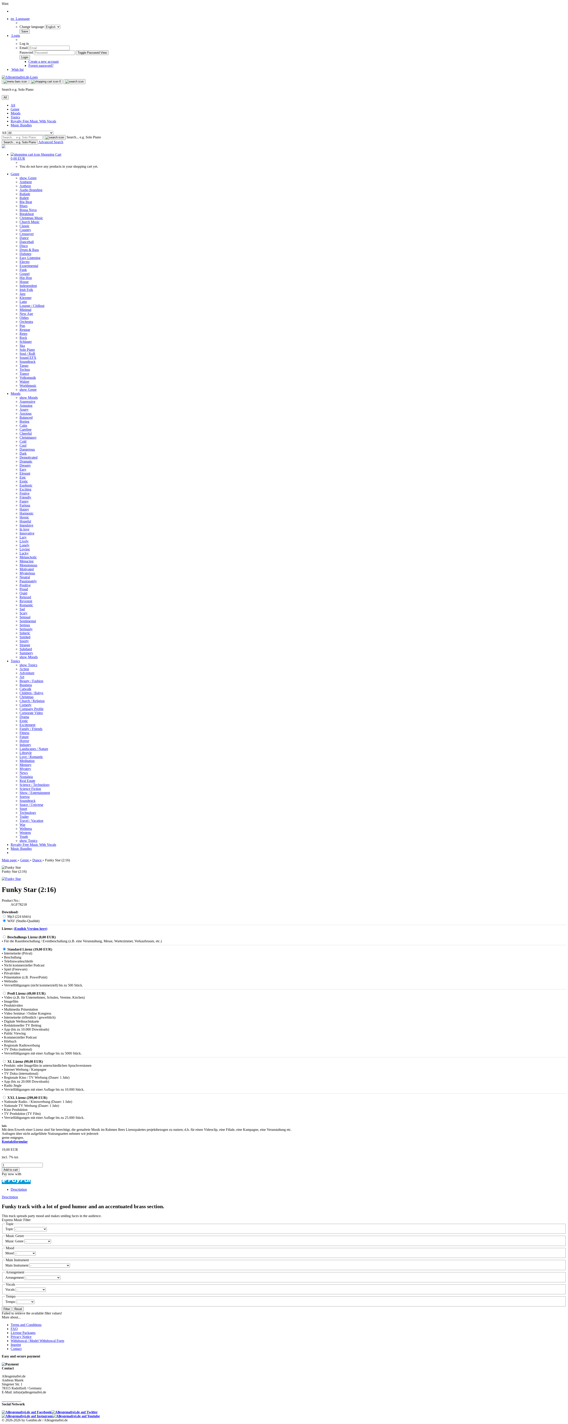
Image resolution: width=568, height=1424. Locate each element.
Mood (10, 1253)
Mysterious (27, 573)
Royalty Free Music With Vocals (33, 121)
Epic (23, 477)
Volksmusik (28, 377)
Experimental (29, 266)
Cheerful (26, 433)
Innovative (27, 533)
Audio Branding (31, 190)
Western (25, 833)
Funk (23, 270)
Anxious (26, 413)
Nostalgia (26, 777)
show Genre (28, 178)
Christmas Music (31, 218)
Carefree (26, 429)
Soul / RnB (27, 354)
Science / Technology (35, 785)
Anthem (25, 186)
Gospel (25, 274)
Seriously (26, 629)
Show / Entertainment (35, 793)
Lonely (25, 545)
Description (19, 1189)
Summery (26, 653)
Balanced (26, 417)
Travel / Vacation (31, 821)
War (22, 825)
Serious (25, 625)
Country (25, 230)
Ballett (24, 198)
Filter (7, 1309)
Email (24, 48)
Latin (23, 302)
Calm (23, 425)
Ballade (25, 194)
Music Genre (14, 1241)
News (24, 773)
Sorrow (25, 797)
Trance (24, 373)
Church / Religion (32, 701)
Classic (25, 226)
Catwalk (25, 689)
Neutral (25, 577)
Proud (24, 589)
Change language (32, 27)
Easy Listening (30, 258)
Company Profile (31, 709)
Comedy (26, 705)
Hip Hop (26, 278)
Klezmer (26, 298)
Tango (24, 365)
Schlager (26, 342)
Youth (24, 837)
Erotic (24, 481)
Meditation (27, 761)
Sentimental (28, 621)
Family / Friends (31, 729)
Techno (25, 369)
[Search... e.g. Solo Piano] (55, 137)
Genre (15, 109)
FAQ (14, 1329)
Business (26, 685)
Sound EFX (28, 357)
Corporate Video (31, 713)
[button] (20, 19)
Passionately (28, 581)
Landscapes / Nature (34, 749)
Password (26, 52)
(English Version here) (30, 929)
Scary (24, 613)
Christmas (27, 697)
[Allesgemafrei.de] (20, 77)
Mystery (25, 769)
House (24, 282)
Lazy (23, 537)
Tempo (10, 1302)
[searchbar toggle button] (74, 81)
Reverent (26, 601)
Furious (25, 505)
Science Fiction (30, 789)
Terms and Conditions (26, 1325)
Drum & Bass (29, 250)
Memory (26, 765)
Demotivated (28, 457)
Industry (25, 745)
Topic (9, 1229)
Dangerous (27, 449)
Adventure (27, 673)
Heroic (24, 517)
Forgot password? (40, 65)
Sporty (24, 641)
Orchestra (26, 322)
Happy (24, 509)
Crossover (27, 234)
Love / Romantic (31, 757)
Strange (25, 645)
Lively (24, 541)
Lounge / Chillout (32, 306)
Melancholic (28, 557)
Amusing (26, 405)
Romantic (26, 605)
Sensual (25, 617)
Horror (24, 741)
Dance (24, 238)
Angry (24, 409)
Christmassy (28, 437)
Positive (25, 585)
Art (22, 677)
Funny (24, 501)
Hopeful (25, 521)
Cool (23, 445)
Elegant (25, 473)
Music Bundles (21, 125)
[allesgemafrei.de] (3, 147)
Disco (24, 246)
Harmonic (27, 513)
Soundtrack (28, 361)
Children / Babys (31, 693)
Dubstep (25, 254)
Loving (25, 549)
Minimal (25, 310)
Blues (24, 206)
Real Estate (27, 781)
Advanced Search (50, 142)
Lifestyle (26, 753)
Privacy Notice (21, 1337)
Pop (22, 326)
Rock (23, 338)
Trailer (24, 817)
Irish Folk (26, 290)
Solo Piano (27, 350)
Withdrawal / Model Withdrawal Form (37, 1341)
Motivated (27, 569)
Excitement (27, 725)
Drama (24, 717)
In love (24, 529)
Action (24, 669)
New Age (26, 314)
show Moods (29, 397)
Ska (22, 346)
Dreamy (25, 465)
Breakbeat (27, 214)
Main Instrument (17, 1265)
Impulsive (26, 525)
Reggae (25, 330)
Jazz (23, 294)
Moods (15, 113)
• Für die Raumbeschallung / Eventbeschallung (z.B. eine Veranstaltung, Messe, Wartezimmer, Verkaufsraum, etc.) (82, 941)
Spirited (25, 637)
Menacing (27, 561)
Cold (23, 441)
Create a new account (43, 61)
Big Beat (26, 202)
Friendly (25, 497)
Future (24, 737)
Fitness (24, 733)
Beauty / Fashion (31, 681)
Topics (15, 117)
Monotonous (28, 565)
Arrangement (15, 1277)
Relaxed (25, 597)
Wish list (17, 69)
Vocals (10, 1289)
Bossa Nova (28, 210)
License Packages (23, 1333)
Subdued (26, 649)
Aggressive (27, 401)
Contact (16, 1349)
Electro (25, 262)
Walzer (24, 381)
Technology (28, 813)
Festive (25, 493)
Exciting (25, 489)
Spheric (25, 633)
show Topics (28, 665)
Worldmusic (28, 385)
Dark (23, 453)
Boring (24, 421)
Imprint (16, 1345)
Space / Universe (31, 805)
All (13, 105)
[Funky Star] (11, 879)
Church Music (29, 222)
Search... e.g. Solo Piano (84, 137)
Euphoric (26, 485)
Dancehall (27, 242)
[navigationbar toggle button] (15, 81)
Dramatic (26, 461)
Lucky (24, 553)
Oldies (24, 318)
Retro (23, 334)
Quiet (23, 593)
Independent (28, 286)
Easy (23, 469)
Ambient (26, 182)
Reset (18, 1309)
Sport (23, 809)
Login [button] (15, 35)
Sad (22, 609)
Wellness (26, 829)
